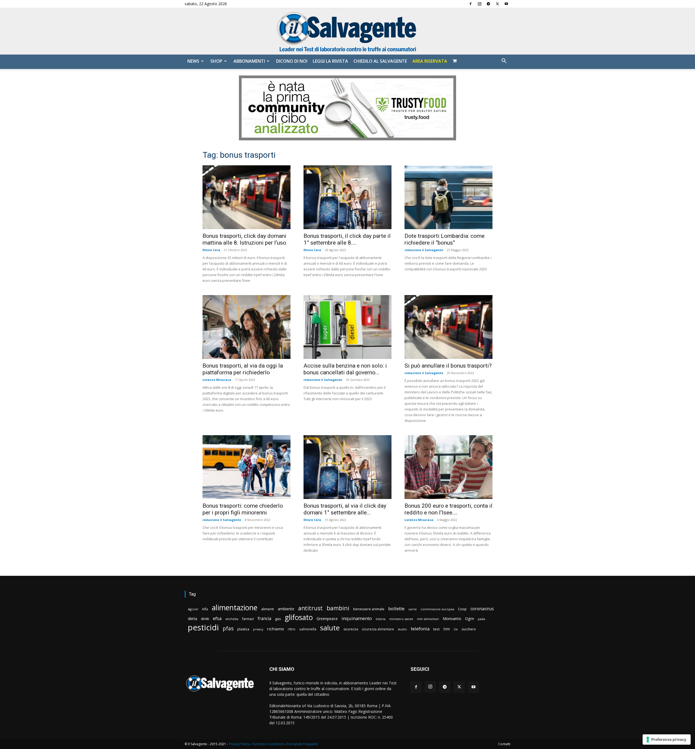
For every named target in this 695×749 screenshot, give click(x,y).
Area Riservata (429, 61)
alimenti (267, 609)
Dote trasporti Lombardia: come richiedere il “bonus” (445, 239)
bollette (396, 608)
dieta (192, 618)
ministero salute (401, 619)
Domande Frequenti (302, 744)
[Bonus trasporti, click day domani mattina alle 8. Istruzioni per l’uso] (246, 197)
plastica (243, 629)
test (436, 629)
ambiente (286, 608)
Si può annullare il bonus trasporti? (448, 365)
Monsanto (452, 618)
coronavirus (482, 609)
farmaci (248, 619)
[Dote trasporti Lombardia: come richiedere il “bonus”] (448, 197)
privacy (258, 629)
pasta (481, 619)
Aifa (205, 609)
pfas (228, 628)
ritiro (291, 629)
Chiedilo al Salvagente (380, 61)
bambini (338, 608)
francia (264, 618)
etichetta (231, 619)
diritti (205, 618)
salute (330, 628)
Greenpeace (327, 618)
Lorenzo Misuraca (217, 380)
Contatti (504, 744)
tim (446, 628)
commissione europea (437, 609)
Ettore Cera (211, 250)
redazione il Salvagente (424, 250)
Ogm (469, 618)
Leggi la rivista (330, 61)
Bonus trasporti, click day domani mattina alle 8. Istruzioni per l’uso (244, 239)
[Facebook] (470, 4)
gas (278, 618)
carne (412, 609)
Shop (216, 61)
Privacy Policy (239, 744)
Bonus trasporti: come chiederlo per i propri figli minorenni (243, 509)
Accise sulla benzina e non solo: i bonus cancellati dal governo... (345, 369)
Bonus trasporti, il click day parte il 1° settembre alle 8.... (347, 239)
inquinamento (357, 618)
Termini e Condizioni (268, 744)
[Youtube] (506, 4)
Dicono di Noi (291, 61)
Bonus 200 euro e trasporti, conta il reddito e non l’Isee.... (448, 509)
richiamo (275, 628)
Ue (456, 629)
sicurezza (350, 629)
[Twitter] (497, 4)
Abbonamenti (249, 61)
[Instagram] (479, 4)
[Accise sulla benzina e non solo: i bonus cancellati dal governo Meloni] (347, 327)
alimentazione (234, 607)
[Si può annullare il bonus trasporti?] (448, 327)
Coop (462, 608)
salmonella (307, 629)
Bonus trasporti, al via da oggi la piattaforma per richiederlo (243, 369)
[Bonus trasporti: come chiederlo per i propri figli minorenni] (246, 467)
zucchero (469, 629)
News (193, 61)
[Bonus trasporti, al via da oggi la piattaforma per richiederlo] (246, 327)
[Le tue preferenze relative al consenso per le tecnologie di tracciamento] (667, 739)
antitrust (310, 608)
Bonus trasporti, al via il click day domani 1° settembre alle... (345, 509)
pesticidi (203, 627)
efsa (217, 618)
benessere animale (368, 609)
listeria (381, 619)
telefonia (420, 628)
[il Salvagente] (347, 31)
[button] (503, 61)
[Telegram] (488, 4)
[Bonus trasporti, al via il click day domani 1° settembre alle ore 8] (347, 467)
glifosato (299, 617)
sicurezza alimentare (378, 629)
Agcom (193, 609)
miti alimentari (428, 619)
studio (402, 629)
